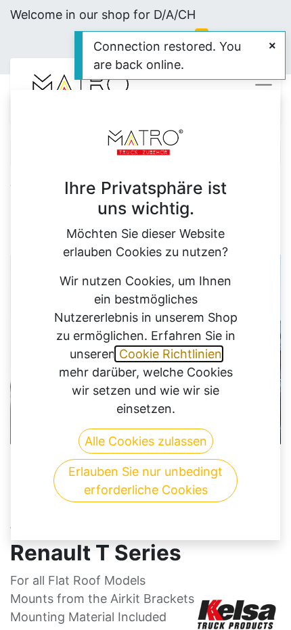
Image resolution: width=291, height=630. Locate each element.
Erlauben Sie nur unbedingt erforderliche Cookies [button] (145, 480)
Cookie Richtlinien (169, 354)
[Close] (272, 45)
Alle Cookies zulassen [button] (146, 441)
